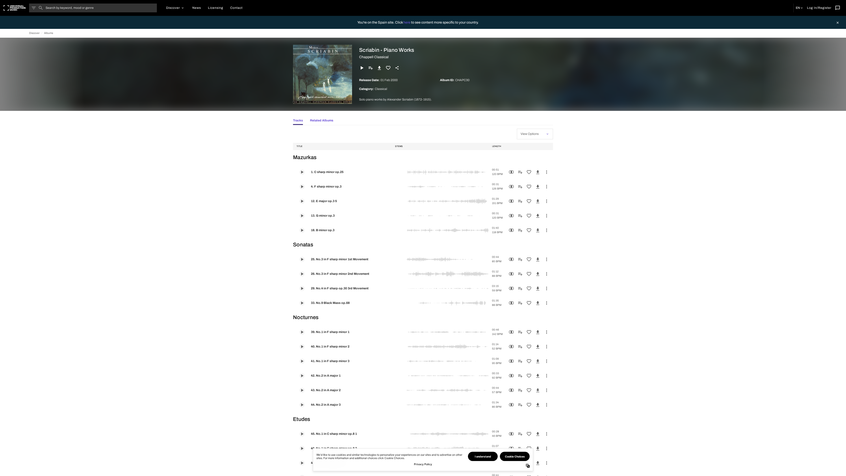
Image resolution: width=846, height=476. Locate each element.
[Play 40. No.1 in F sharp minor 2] (302, 346)
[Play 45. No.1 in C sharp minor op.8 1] (302, 434)
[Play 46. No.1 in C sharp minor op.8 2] (302, 448)
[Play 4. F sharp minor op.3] (302, 186)
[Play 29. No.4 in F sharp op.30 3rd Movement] (302, 288)
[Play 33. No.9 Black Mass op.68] (302, 303)
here (407, 22)
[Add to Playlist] (370, 68)
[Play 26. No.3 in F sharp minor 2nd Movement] (302, 274)
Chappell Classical (374, 57)
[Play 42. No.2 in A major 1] (302, 375)
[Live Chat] (837, 8)
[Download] (379, 68)
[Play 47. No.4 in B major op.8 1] (302, 463)
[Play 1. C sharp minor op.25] (302, 172)
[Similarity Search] (511, 172)
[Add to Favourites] (388, 68)
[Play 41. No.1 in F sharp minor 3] (302, 361)
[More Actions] (546, 172)
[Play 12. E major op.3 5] (302, 201)
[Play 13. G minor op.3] (302, 215)
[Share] (397, 68)
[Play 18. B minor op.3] (302, 230)
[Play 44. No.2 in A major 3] (302, 405)
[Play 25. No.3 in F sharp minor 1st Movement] (302, 259)
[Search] (40, 8)
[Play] (361, 68)
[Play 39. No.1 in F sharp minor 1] (302, 332)
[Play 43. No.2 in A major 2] (302, 390)
